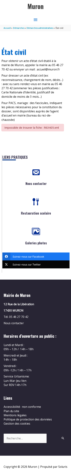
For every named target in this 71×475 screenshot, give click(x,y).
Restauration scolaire (36, 213)
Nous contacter (36, 183)
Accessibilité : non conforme (22, 407)
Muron (35, 6)
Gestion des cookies (17, 424)
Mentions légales (15, 415)
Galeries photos (36, 243)
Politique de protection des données (28, 419)
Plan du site (11, 411)
